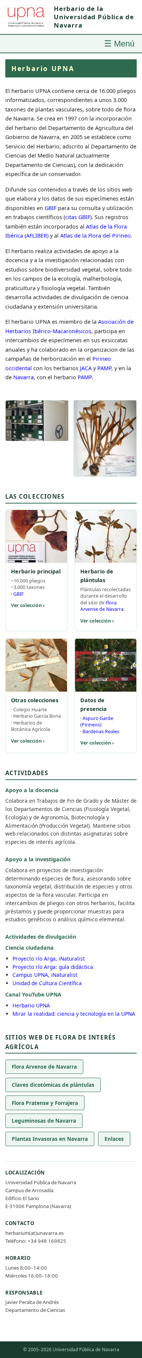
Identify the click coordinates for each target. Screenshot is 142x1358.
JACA (86, 368)
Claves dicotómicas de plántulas (53, 1084)
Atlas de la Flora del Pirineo (95, 235)
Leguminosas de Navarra (44, 1120)
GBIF (50, 208)
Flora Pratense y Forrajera (45, 1102)
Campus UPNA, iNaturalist (44, 974)
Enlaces (114, 1138)
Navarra (23, 377)
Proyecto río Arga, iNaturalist (48, 958)
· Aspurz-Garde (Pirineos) (96, 721)
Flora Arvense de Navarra (101, 605)
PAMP (104, 368)
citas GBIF (77, 217)
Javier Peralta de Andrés (32, 1302)
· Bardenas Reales (99, 731)
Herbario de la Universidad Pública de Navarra (94, 17)
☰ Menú (119, 43)
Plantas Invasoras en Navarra (50, 1138)
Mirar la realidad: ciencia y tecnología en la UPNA (73, 1013)
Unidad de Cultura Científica (47, 983)
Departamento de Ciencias (35, 1310)
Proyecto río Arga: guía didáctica (52, 966)
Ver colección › (28, 605)
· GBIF (17, 594)
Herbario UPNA (31, 1005)
